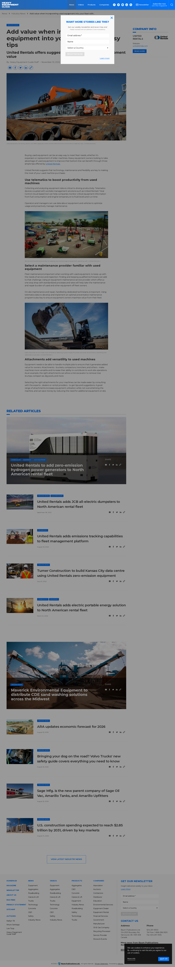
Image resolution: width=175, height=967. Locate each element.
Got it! (163, 959)
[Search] (171, 5)
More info (131, 959)
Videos (81, 5)
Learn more (105, 58)
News (71, 5)
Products (91, 5)
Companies (104, 5)
